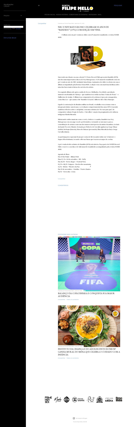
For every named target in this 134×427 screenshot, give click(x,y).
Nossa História (62, 14)
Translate (18, 28)
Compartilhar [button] (42, 23)
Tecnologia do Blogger (81, 418)
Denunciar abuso (10, 38)
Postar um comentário (73, 299)
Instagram (93, 14)
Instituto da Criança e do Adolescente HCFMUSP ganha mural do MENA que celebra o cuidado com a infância (89, 352)
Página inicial (49, 14)
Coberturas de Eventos (78, 14)
